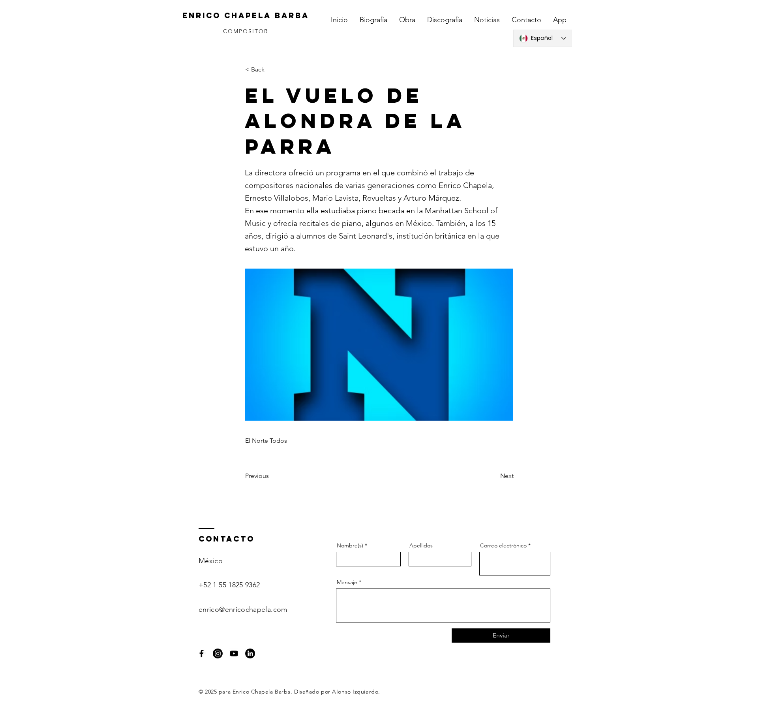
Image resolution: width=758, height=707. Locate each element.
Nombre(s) (350, 545)
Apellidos (421, 545)
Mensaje (347, 582)
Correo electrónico (503, 545)
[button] (271, 69)
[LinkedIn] (250, 653)
